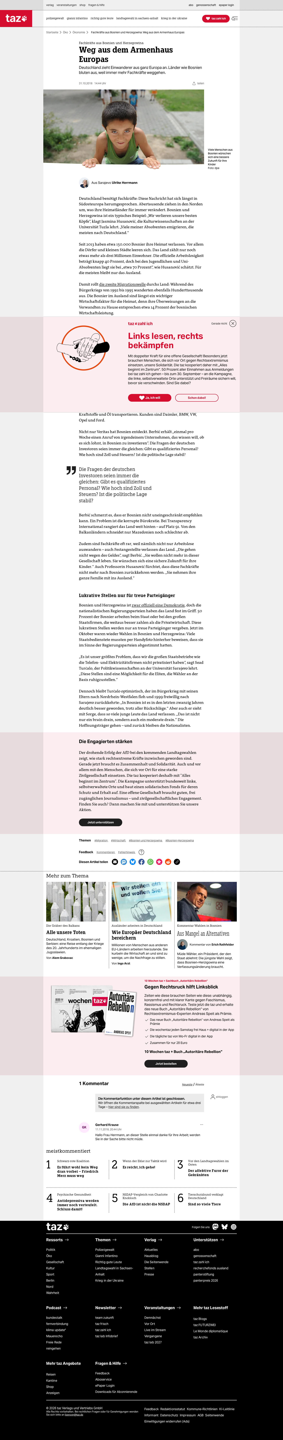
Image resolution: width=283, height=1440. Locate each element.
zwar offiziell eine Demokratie (158, 605)
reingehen (53, 1348)
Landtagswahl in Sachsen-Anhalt (114, 1271)
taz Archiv (200, 1337)
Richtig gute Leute (108, 1262)
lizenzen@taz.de (74, 1414)
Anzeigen (52, 1393)
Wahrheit (52, 1293)
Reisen (51, 1374)
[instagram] (234, 1228)
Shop (50, 1387)
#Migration (101, 840)
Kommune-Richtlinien (203, 1409)
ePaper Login (105, 1386)
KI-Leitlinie (226, 1409)
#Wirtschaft (118, 840)
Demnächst (152, 1318)
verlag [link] (50, 5)
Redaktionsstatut (173, 1409)
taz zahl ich (201, 1262)
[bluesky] (225, 1228)
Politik (50, 1250)
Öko (65, 32)
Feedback (102, 1373)
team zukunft (104, 1318)
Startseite (52, 32)
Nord (49, 1287)
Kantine (51, 1381)
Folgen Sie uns (201, 1227)
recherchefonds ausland (210, 1268)
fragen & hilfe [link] (96, 5)
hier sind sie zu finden (123, 1107)
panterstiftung (203, 1274)
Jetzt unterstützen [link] (100, 822)
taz (57, 1227)
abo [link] (191, 5)
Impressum (188, 1415)
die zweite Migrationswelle (122, 284)
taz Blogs (200, 1319)
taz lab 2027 (153, 1342)
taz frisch (101, 1324)
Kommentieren (106, 852)
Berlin (50, 1281)
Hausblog (151, 1256)
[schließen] (233, 323)
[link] (56, 18)
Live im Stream (155, 1330)
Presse (149, 1274)
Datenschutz (169, 1415)
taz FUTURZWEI (204, 1325)
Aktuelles (151, 1250)
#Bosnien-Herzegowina (180, 840)
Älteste (199, 1084)
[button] (235, 18)
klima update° (56, 1330)
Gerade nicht (219, 323)
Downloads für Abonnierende (116, 1392)
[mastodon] (216, 1228)
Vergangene (153, 1336)
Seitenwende (214, 1415)
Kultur (50, 1268)
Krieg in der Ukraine (109, 1281)
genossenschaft (204, 1256)
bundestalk (54, 1318)
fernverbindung (57, 1324)
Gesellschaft (55, 1262)
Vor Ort (149, 1324)
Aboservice (103, 1379)
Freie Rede (54, 1342)
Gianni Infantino (106, 1256)
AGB (201, 1415)
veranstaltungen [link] (67, 5)
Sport (50, 1274)
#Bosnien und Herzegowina (146, 840)
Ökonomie (79, 32)
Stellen (149, 1268)
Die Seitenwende (156, 1262)
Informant (151, 1415)
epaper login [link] (226, 5)
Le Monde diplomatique (210, 1331)
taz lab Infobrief (106, 1336)
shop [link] (82, 5)
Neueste (187, 1084)
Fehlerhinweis (127, 852)
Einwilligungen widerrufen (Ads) (166, 1421)
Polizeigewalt (104, 1250)
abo (196, 1250)
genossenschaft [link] (206, 5)
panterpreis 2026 (205, 1281)
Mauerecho (54, 1336)
